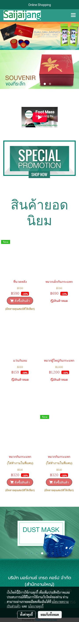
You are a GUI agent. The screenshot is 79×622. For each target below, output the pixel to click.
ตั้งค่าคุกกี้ (26, 615)
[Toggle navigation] (73, 15)
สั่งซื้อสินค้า (22, 300)
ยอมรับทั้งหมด (50, 615)
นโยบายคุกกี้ (35, 606)
